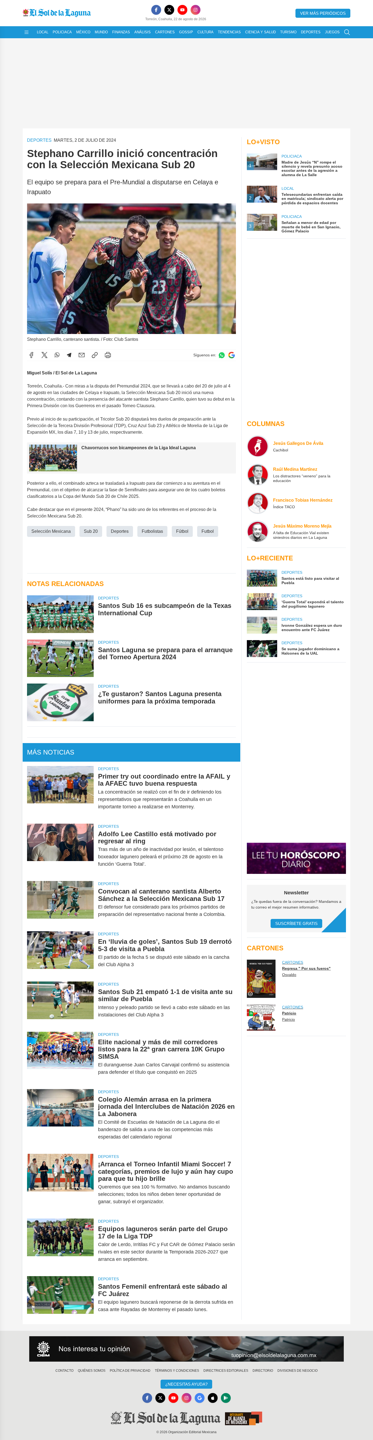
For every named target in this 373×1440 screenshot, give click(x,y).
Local (42, 32)
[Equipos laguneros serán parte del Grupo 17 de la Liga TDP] (60, 1244)
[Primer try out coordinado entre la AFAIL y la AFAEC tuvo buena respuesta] (60, 791)
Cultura (205, 32)
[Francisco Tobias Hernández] (258, 503)
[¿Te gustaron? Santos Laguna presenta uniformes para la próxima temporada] (60, 702)
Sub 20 (91, 531)
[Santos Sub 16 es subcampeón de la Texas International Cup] (60, 614)
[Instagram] (195, 10)
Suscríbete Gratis (296, 923)
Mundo (101, 32)
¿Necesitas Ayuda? (186, 1384)
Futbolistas (152, 531)
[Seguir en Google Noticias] (231, 355)
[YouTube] (182, 10)
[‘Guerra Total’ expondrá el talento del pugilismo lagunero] (262, 601)
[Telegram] (69, 355)
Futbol (208, 531)
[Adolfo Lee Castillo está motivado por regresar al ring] (60, 849)
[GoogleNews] (200, 1398)
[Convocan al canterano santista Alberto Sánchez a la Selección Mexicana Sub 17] (60, 903)
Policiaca (62, 32)
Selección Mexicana (51, 531)
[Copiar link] (94, 355)
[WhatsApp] (57, 355)
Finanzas (121, 32)
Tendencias (229, 32)
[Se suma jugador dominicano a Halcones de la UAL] (262, 648)
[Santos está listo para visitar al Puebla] (262, 578)
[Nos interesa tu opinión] (186, 1349)
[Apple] (213, 1398)
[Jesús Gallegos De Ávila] (258, 446)
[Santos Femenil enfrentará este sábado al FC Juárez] (60, 1298)
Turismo (288, 32)
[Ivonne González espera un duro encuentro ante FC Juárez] (262, 625)
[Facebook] (156, 10)
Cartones (165, 32)
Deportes (311, 32)
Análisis (142, 32)
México (83, 32)
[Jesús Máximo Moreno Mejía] (258, 531)
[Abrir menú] (26, 32)
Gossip (186, 32)
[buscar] (347, 32)
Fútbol (182, 531)
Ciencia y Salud (260, 32)
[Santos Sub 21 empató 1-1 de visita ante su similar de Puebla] (60, 1003)
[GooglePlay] (226, 1398)
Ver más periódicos (323, 13)
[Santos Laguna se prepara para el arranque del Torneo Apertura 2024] (60, 658)
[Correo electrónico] (81, 355)
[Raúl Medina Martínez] (258, 475)
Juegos (332, 32)
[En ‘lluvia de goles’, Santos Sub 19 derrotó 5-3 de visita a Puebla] (60, 953)
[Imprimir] (107, 355)
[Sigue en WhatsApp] (221, 355)
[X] (169, 10)
